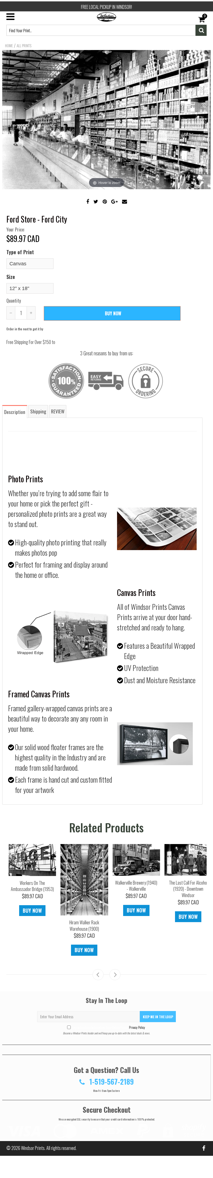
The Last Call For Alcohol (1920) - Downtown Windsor (188, 889)
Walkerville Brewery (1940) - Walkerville (136, 885)
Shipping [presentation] (38, 411)
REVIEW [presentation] (57, 411)
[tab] (15, 411)
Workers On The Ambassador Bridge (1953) (32, 886)
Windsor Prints (33, 1148)
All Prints (24, 45)
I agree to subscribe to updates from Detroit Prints (108, 1027)
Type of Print (20, 252)
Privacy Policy (136, 1027)
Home (9, 45)
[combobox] (101, 30)
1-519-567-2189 (111, 1081)
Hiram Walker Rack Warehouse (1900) (84, 925)
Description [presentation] (14, 411)
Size (10, 276)
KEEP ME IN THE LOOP (158, 1016)
